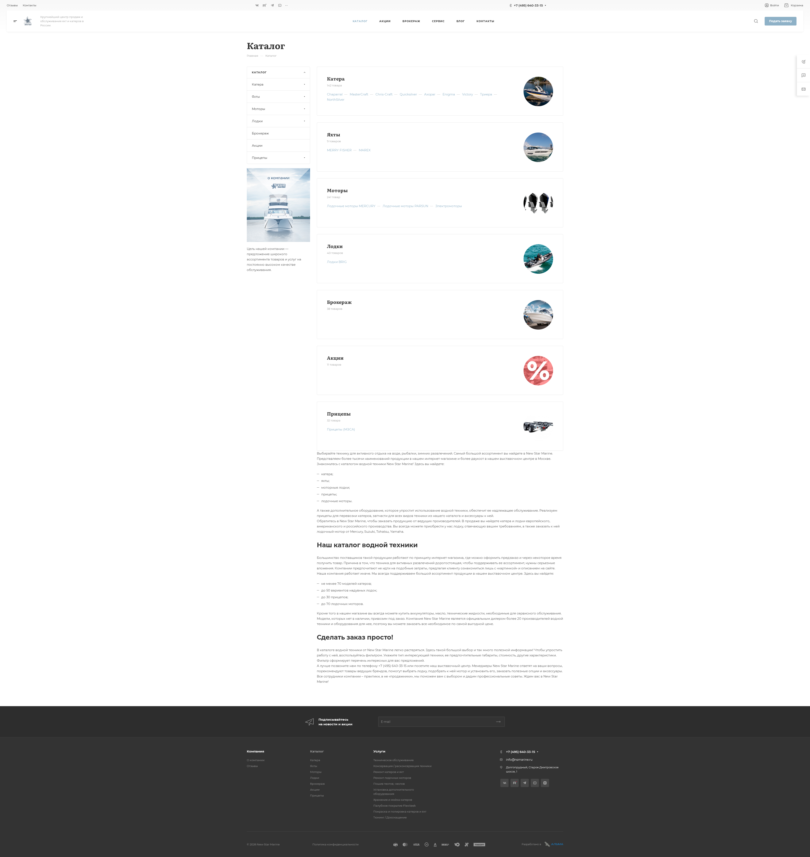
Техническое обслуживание (393, 760)
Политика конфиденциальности (335, 844)
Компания (255, 751)
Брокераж (339, 301)
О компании (256, 760)
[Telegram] (272, 5)
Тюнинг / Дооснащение (390, 817)
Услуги (379, 751)
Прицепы (339, 413)
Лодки (335, 246)
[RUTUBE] (265, 5)
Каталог (317, 751)
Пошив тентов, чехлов (389, 783)
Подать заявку (780, 21)
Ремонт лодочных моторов (392, 777)
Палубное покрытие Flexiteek (394, 805)
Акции (335, 357)
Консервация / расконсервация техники (402, 766)
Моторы (337, 190)
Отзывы (252, 766)
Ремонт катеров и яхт (388, 772)
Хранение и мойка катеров (392, 799)
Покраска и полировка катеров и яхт (399, 811)
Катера (336, 78)
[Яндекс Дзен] (545, 783)
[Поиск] (756, 21)
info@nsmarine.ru (519, 760)
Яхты (333, 134)
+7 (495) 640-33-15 (528, 5)
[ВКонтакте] (257, 5)
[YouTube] (280, 5)
